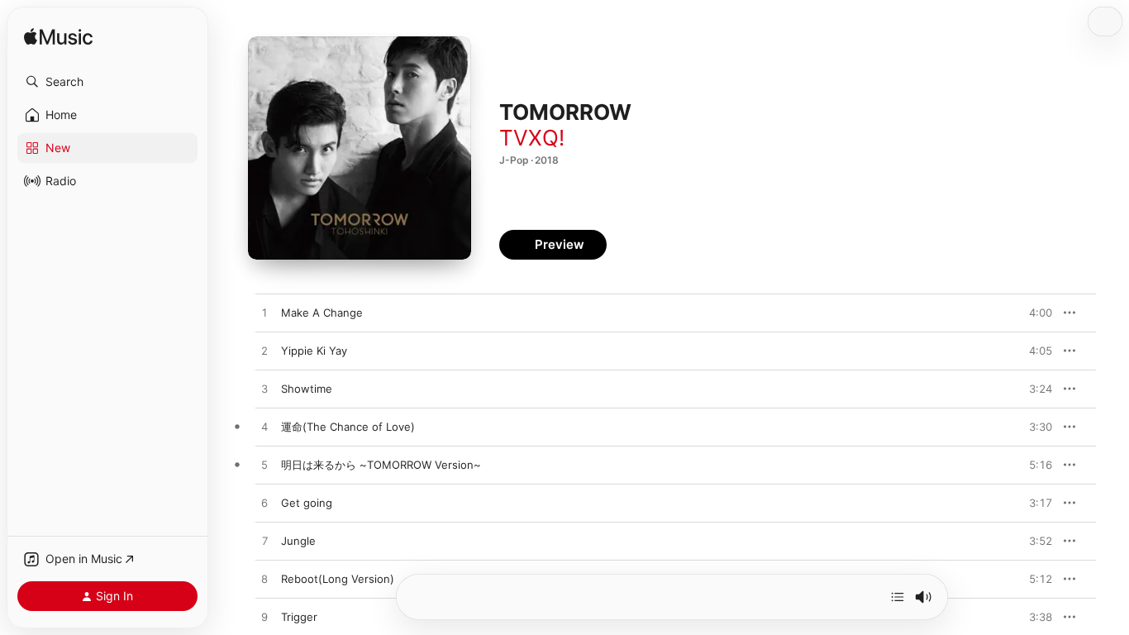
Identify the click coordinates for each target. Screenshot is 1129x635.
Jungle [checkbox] (298, 540)
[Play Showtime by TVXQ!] (264, 389)
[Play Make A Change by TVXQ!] (264, 313)
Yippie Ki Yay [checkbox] (314, 350)
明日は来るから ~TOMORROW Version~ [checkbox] (381, 464)
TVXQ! (531, 137)
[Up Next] (897, 597)
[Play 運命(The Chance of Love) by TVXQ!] (264, 427)
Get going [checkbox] (306, 502)
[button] (107, 82)
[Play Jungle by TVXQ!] (264, 541)
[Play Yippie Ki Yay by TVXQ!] (264, 351)
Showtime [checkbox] (306, 388)
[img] (58, 37)
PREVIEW (1034, 313)
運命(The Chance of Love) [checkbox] (348, 426)
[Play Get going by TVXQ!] (264, 503)
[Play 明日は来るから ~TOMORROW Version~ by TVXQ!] (264, 465)
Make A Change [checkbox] (322, 312)
